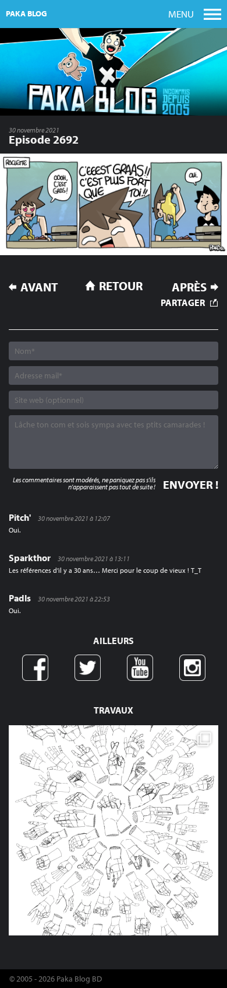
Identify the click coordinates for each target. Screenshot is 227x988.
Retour (121, 285)
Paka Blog (26, 13)
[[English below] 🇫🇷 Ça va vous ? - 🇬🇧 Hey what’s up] (113, 830)
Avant (39, 287)
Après (189, 287)
